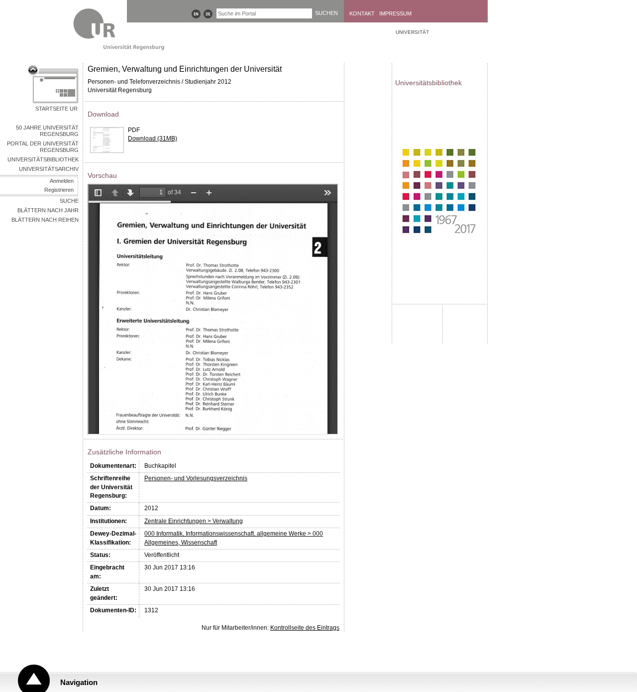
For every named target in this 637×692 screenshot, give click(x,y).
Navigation (79, 682)
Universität (412, 32)
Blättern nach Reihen (45, 220)
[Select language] (196, 13)
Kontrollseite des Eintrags (304, 627)
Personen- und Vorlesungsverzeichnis (195, 478)
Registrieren (59, 190)
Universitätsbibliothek (43, 159)
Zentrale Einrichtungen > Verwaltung (193, 521)
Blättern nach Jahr (48, 210)
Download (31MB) (152, 138)
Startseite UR (56, 109)
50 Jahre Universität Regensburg (47, 131)
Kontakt (362, 13)
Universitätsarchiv (49, 169)
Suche (69, 201)
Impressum (395, 13)
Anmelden (62, 181)
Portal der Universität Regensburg (43, 146)
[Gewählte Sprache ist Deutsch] (208, 13)
